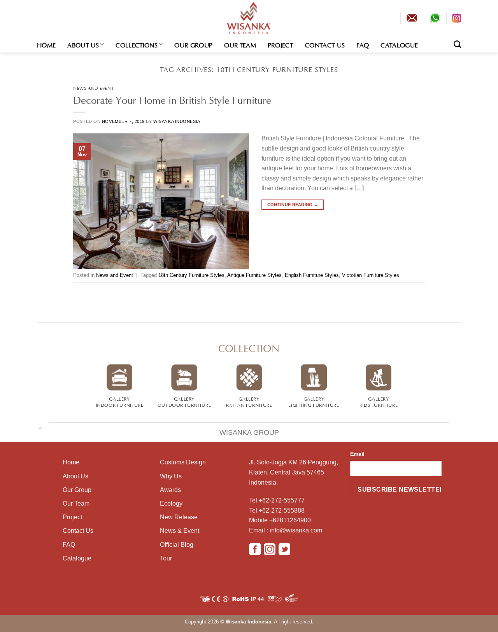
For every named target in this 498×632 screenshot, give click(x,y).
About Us (83, 44)
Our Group (193, 44)
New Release (179, 517)
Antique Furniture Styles (254, 275)
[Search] (457, 44)
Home (46, 44)
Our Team (240, 44)
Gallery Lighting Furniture (313, 401)
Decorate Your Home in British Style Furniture (172, 98)
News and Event (93, 88)
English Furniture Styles (312, 275)
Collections (137, 44)
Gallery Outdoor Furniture (184, 401)
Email (357, 454)
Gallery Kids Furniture (378, 401)
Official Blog (176, 544)
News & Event (179, 530)
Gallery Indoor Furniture (120, 401)
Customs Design (183, 462)
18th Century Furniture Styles (191, 275)
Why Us (171, 476)
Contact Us (325, 44)
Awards (170, 490)
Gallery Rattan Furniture (249, 401)
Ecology (171, 503)
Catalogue (399, 44)
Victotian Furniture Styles (370, 275)
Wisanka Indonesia (176, 121)
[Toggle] (40, 427)
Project (280, 44)
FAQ (362, 44)
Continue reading (293, 204)
